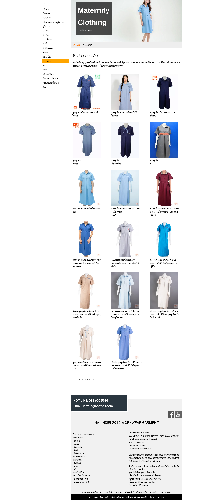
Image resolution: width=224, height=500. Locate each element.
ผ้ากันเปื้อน (47, 57)
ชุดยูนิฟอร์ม (78, 437)
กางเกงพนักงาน (79, 456)
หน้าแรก (46, 9)
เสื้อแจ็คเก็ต (47, 39)
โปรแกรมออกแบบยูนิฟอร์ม (53, 22)
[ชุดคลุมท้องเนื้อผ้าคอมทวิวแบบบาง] (165, 92)
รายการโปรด (47, 18)
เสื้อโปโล (46, 31)
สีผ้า (44, 87)
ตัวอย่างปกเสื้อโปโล (50, 78)
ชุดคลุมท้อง (47, 61)
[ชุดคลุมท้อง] (88, 140)
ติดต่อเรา (46, 13)
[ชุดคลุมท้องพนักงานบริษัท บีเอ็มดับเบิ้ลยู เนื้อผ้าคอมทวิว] (126, 188)
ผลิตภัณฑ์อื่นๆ (48, 74)
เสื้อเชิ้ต (46, 35)
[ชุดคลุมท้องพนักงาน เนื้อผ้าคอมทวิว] (88, 188)
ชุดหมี (45, 69)
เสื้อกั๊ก (45, 44)
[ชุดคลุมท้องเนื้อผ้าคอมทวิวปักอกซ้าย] (88, 92)
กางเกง (45, 52)
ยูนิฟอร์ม (46, 26)
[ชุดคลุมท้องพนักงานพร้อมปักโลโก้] (126, 92)
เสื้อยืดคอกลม (48, 48)
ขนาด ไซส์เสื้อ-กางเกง (82, 475)
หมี (75, 469)
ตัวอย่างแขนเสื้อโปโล (51, 83)
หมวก (45, 65)
